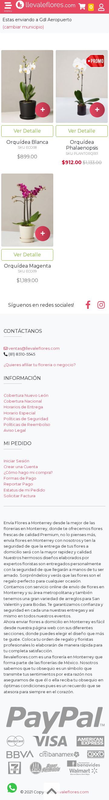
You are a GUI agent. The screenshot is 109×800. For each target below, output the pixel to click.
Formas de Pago (20, 478)
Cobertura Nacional (23, 401)
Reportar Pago (18, 484)
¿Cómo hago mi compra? (28, 472)
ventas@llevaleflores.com (34, 348)
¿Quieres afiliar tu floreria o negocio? (40, 365)
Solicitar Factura (19, 496)
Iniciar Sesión (16, 461)
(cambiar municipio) (23, 27)
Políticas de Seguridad (26, 419)
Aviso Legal (15, 430)
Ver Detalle (27, 131)
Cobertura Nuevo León (26, 395)
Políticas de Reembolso (27, 424)
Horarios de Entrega (23, 407)
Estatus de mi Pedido (24, 490)
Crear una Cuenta (21, 466)
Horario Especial (19, 413)
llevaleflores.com (72, 792)
